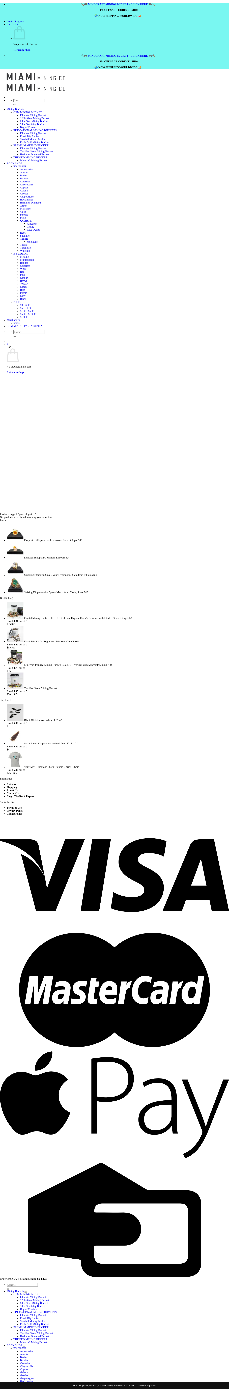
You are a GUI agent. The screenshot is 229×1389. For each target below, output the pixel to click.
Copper (24, 1369)
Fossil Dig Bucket (29, 1318)
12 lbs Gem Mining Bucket (34, 118)
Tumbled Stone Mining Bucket (36, 1333)
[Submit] (14, 104)
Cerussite (25, 1363)
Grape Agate (27, 1378)
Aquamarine (26, 1351)
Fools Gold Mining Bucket (34, 1324)
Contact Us (13, 793)
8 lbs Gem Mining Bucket (34, 121)
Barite (23, 1357)
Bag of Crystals (28, 127)
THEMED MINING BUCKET (30, 1339)
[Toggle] (25, 1292)
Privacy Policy (15, 810)
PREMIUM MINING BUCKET (30, 1327)
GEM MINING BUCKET (27, 112)
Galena (24, 1372)
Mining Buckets (15, 109)
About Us (12, 790)
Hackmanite (26, 1381)
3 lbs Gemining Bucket (32, 124)
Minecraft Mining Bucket (33, 1342)
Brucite (24, 1360)
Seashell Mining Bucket (32, 1321)
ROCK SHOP (14, 1345)
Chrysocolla (26, 1366)
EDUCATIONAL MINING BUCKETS (35, 1312)
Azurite (24, 1354)
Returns (11, 784)
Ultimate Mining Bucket (33, 115)
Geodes (24, 1375)
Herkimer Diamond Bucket (34, 1336)
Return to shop (22, 49)
